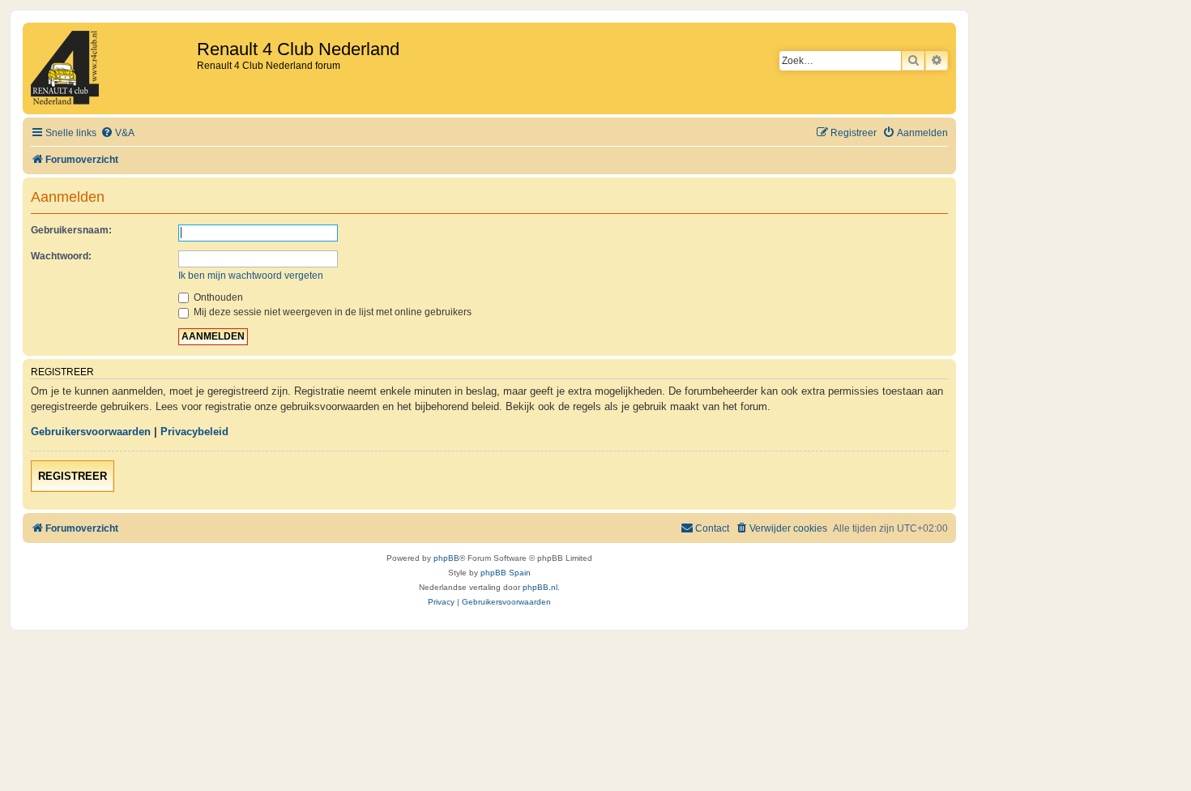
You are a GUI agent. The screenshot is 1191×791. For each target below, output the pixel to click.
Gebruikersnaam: (71, 230)
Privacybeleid (194, 431)
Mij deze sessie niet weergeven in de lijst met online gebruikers (331, 312)
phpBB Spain (505, 572)
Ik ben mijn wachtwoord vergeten (250, 275)
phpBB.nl (540, 587)
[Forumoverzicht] (112, 68)
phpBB (446, 558)
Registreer (72, 476)
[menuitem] (117, 133)
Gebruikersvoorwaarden (91, 431)
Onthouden (217, 297)
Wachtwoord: (61, 256)
